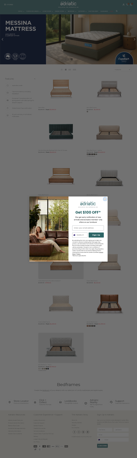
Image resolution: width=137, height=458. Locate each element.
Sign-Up (96, 235)
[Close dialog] (105, 199)
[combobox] (74, 235)
